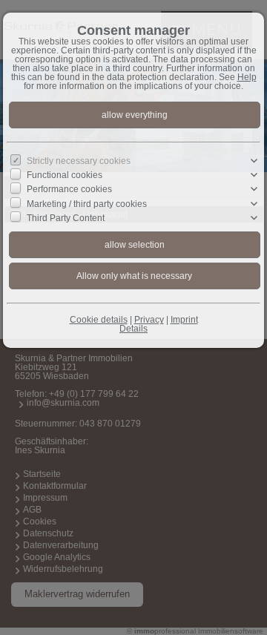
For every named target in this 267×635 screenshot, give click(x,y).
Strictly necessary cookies (79, 161)
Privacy (149, 320)
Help (247, 77)
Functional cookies (64, 175)
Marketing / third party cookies (87, 203)
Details (133, 328)
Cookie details (99, 320)
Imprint (184, 320)
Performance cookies (69, 189)
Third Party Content (66, 218)
